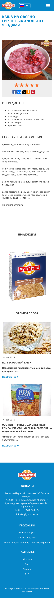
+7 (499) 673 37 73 (29, 509)
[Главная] (8, 5)
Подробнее (9, 376)
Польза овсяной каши (16, 362)
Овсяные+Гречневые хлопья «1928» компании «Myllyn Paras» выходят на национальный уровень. (27, 428)
